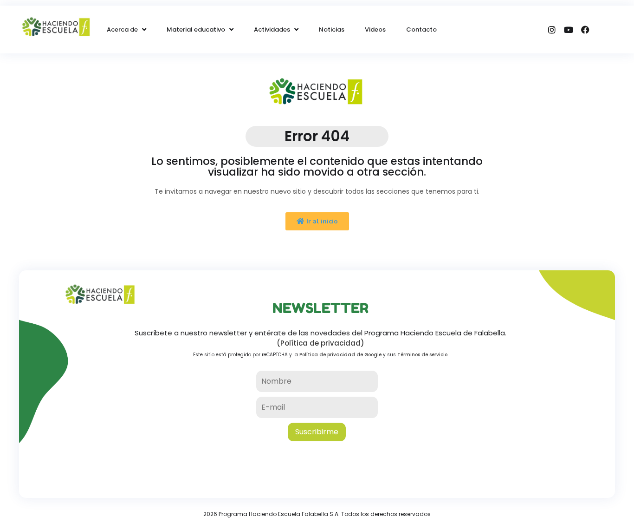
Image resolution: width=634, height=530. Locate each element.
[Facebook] (585, 29)
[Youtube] (568, 29)
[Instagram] (551, 29)
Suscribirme (316, 431)
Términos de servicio (422, 354)
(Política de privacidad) (320, 343)
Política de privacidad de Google (340, 354)
